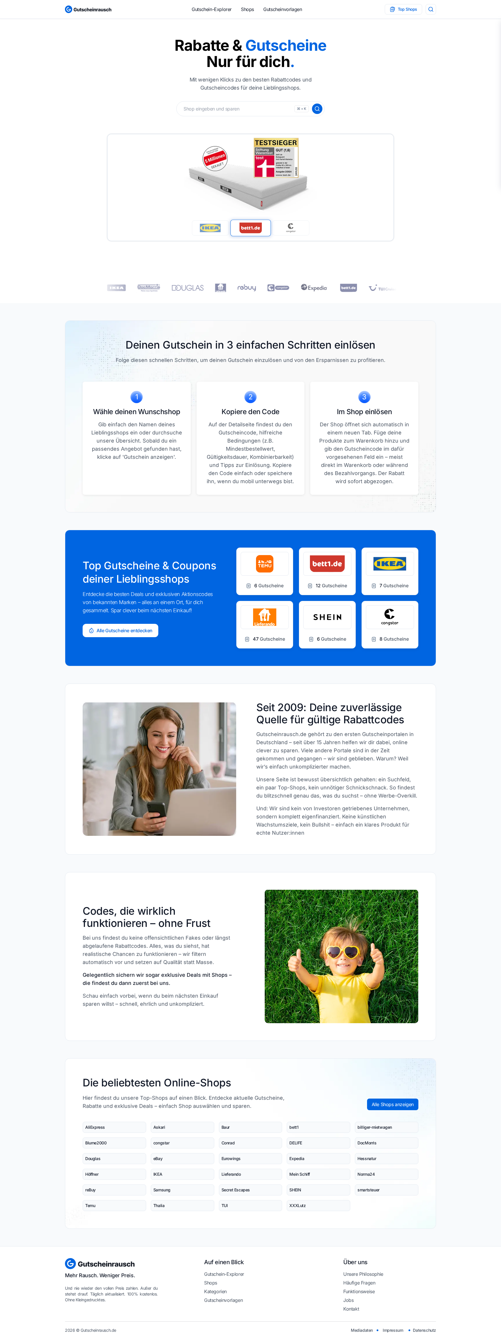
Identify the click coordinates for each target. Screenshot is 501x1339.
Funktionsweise (359, 1291)
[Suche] (431, 9)
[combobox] (250, 108)
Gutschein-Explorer (212, 9)
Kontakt (351, 1309)
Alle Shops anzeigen (393, 1104)
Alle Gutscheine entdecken (125, 630)
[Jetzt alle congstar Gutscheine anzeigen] (244, 288)
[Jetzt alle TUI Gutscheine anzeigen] (348, 287)
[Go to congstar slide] (291, 227)
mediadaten (362, 1330)
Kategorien (215, 1291)
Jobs (348, 1300)
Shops (247, 9)
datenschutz (424, 1330)
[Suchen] (317, 109)
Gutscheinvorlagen (282, 9)
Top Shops (407, 9)
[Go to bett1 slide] (250, 228)
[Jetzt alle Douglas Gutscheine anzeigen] (153, 288)
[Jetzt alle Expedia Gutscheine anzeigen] (279, 287)
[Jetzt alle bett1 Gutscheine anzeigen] (313, 288)
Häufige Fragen (359, 1283)
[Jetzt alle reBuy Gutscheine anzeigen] (212, 288)
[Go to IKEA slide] (210, 227)
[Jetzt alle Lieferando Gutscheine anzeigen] (185, 288)
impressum (393, 1330)
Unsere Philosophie (363, 1274)
